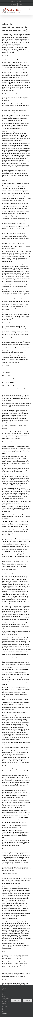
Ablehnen (27, 1000)
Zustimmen (16, 1000)
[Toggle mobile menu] (30, 9)
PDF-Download (5, 55)
